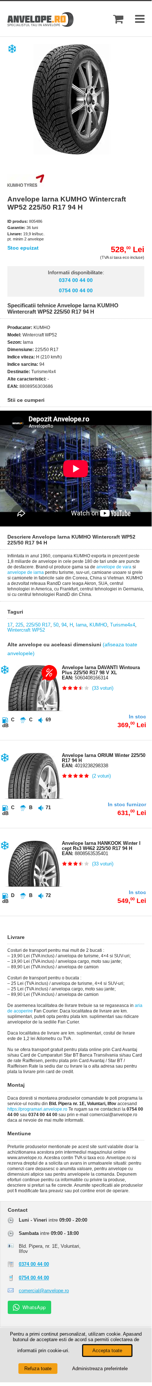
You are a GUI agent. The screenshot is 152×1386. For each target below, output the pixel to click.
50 (56, 625)
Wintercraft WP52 (26, 630)
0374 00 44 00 (76, 280)
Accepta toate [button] (107, 1350)
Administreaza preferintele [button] (100, 1368)
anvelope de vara (113, 566)
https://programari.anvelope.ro (37, 1109)
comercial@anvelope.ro (44, 1290)
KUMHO (98, 625)
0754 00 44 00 (76, 290)
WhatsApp (34, 1307)
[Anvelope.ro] (40, 25)
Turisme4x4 (122, 625)
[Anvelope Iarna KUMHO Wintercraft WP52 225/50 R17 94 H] (82, 153)
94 (64, 625)
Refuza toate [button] (38, 1368)
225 (19, 625)
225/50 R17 (38, 625)
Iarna (81, 625)
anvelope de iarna (25, 572)
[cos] (118, 19)
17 (10, 625)
